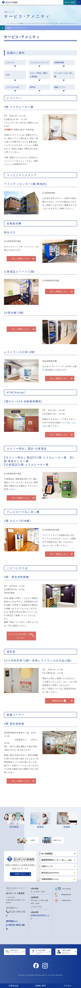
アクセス (67, 986)
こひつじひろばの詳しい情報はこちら (20, 636)
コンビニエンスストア (39, 62)
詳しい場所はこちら (20, 259)
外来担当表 (13, 986)
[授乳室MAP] (57, 701)
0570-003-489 (15, 925)
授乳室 (33, 87)
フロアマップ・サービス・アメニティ (45, 23)
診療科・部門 (40, 986)
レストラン (10, 62)
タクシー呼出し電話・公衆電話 (39, 75)
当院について (25, 23)
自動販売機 (59, 62)
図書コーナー (60, 87)
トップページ (12, 23)
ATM (7, 75)
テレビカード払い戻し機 (63, 75)
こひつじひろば (12, 87)
